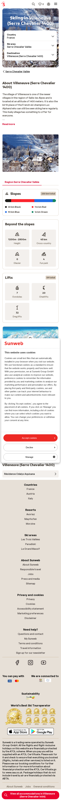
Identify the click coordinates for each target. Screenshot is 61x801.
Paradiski (30, 544)
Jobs (30, 574)
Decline (29, 447)
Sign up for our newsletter (30, 652)
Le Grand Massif (30, 548)
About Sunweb (31, 564)
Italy (30, 498)
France (30, 489)
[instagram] (30, 664)
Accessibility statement (30, 608)
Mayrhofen (30, 519)
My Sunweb (30, 638)
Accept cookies (29, 438)
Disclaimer (30, 618)
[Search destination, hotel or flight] (33, 4)
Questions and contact (30, 633)
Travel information (30, 648)
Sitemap (30, 583)
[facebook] (17, 664)
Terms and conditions (30, 643)
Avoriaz (30, 514)
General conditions (44, 786)
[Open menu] (56, 4)
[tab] (22, 182)
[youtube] (43, 664)
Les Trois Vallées (30, 539)
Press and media (30, 578)
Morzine (30, 523)
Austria (30, 493)
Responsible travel (30, 569)
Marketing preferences (30, 613)
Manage (29, 457)
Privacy (31, 599)
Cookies (30, 603)
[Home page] (3, 4)
